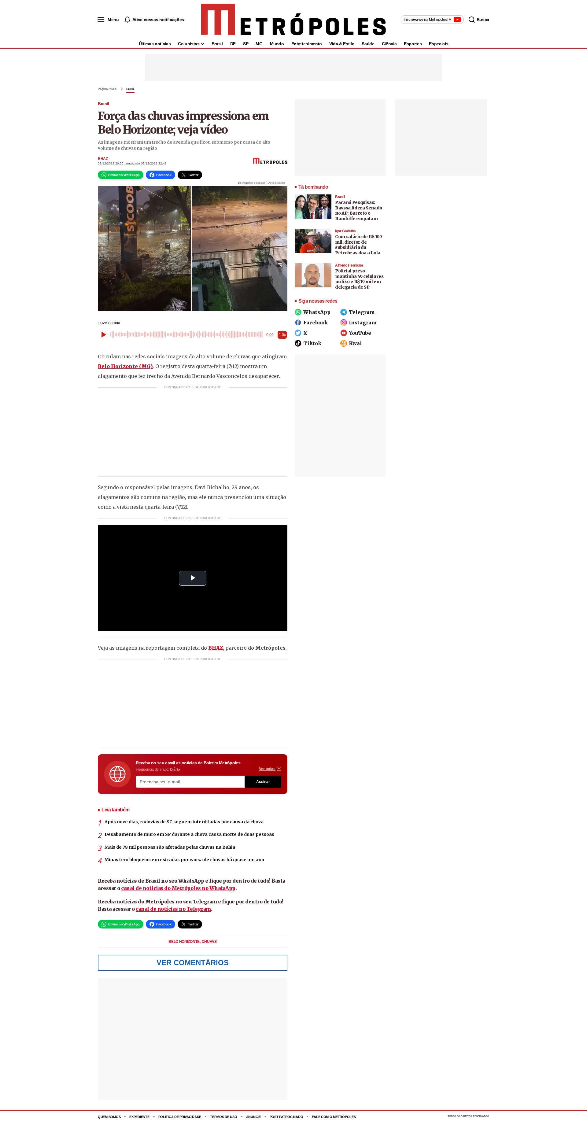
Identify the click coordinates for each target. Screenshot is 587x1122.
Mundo (277, 43)
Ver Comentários (193, 962)
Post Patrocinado (286, 1117)
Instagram (363, 322)
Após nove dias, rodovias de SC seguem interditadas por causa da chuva (184, 822)
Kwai (355, 343)
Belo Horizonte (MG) (125, 366)
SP (245, 43)
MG (259, 43)
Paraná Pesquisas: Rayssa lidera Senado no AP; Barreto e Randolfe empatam (358, 210)
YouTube (360, 333)
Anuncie (253, 1117)
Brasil (217, 43)
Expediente (139, 1117)
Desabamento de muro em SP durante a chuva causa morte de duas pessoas (189, 834)
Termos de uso (223, 1117)
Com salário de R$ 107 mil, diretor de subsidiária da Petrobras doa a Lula (358, 245)
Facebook (315, 322)
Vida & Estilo (341, 43)
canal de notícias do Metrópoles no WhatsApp (178, 888)
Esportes (413, 43)
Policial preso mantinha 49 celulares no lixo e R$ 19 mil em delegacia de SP (359, 279)
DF (233, 43)
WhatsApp (316, 312)
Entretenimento (306, 43)
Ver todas (267, 769)
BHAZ (103, 159)
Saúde (368, 43)
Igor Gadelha (345, 231)
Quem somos (109, 1117)
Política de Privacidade (179, 1117)
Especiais (438, 43)
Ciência (389, 43)
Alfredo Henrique (349, 265)
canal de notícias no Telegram (173, 909)
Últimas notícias (155, 43)
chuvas (209, 941)
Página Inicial (107, 88)
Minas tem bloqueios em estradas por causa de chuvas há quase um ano (184, 859)
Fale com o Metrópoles (334, 1117)
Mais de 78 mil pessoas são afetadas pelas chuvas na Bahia (170, 847)
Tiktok (312, 343)
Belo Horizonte (184, 941)
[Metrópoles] (293, 19)
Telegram (362, 312)
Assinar (263, 782)
